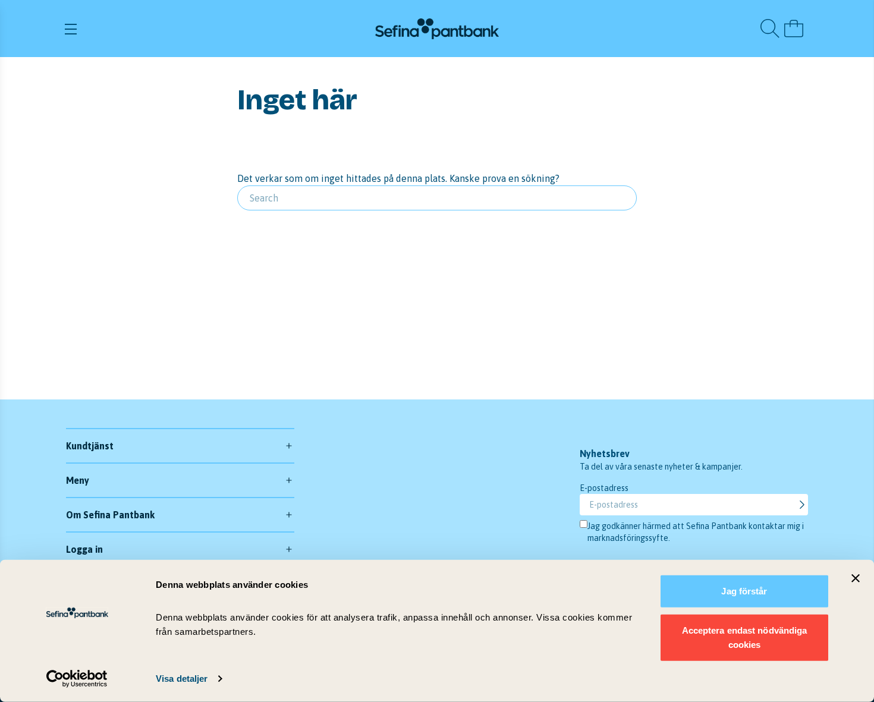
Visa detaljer (182, 678)
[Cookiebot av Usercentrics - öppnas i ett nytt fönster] (77, 679)
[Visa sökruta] (769, 28)
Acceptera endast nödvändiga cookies (744, 637)
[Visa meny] (186, 28)
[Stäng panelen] (855, 578)
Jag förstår (744, 591)
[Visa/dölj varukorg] (793, 28)
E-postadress (604, 488)
